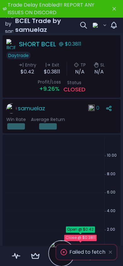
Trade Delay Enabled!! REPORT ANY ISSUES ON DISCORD (51, 8)
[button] (86, 252)
